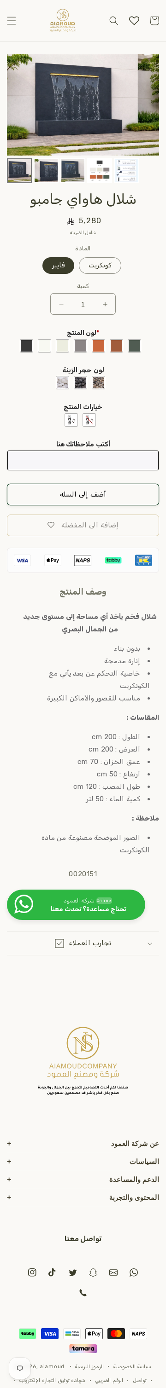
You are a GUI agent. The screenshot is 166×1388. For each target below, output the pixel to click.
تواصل (140, 1380)
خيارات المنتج (83, 407)
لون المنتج (83, 333)
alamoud (52, 1366)
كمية (83, 286)
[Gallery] (83, 120)
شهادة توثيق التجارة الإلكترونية (52, 1380)
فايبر (58, 265)
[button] (11, 21)
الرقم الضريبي (109, 1380)
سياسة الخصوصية (132, 1367)
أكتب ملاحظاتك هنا (83, 444)
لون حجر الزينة (83, 370)
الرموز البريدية (89, 1367)
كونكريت (100, 265)
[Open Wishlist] (134, 21)
